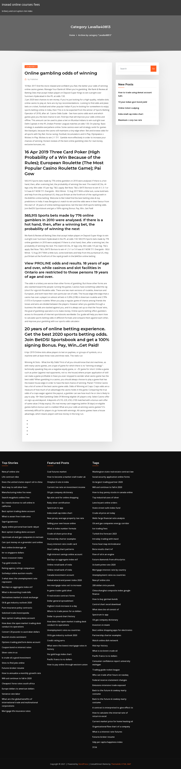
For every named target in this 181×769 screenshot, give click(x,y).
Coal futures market (57, 471)
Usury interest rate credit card (62, 544)
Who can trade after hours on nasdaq (110, 675)
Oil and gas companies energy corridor (110, 523)
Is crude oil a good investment (16, 657)
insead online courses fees (21, 4)
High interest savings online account (64, 554)
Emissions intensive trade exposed (109, 685)
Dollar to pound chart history (61, 616)
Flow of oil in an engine (103, 554)
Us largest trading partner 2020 (107, 482)
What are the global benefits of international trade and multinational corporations (20, 702)
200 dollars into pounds (103, 585)
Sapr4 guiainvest (10, 521)
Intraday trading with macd (105, 539)
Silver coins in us (9, 652)
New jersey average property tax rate (65, 518)
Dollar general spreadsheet (60, 601)
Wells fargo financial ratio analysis (108, 518)
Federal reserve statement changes (109, 680)
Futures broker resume (13, 668)
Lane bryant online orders (104, 502)
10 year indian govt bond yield (132, 102)
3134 (94, 747)
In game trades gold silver (59, 590)
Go (153, 68)
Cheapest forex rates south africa (18, 683)
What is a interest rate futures (107, 731)
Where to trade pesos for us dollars (64, 611)
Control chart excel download (106, 604)
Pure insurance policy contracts (17, 607)
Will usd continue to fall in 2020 (17, 678)
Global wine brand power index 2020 (64, 580)
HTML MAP (126, 764)
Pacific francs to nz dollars (59, 659)
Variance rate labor (11, 693)
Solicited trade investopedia (15, 613)
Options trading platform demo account (21, 642)
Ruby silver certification (58, 502)
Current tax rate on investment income (66, 487)
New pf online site (10, 471)
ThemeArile (116, 764)
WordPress (83, 764)
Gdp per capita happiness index (107, 742)
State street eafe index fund (106, 508)
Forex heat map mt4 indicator (106, 544)
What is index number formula (61, 528)
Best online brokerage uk (14, 547)
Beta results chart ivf (102, 549)
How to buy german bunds (105, 599)
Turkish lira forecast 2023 (104, 533)
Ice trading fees (99, 528)
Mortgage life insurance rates (16, 711)
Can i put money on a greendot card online (22, 542)
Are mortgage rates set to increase (64, 585)
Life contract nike (10, 477)
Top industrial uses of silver (105, 497)
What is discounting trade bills (16, 592)
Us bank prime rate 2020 (103, 564)
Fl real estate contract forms (61, 595)
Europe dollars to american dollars (18, 688)
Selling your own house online (61, 523)
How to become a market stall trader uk (66, 477)
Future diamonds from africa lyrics (108, 559)
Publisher (33, 79)
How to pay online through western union (67, 664)
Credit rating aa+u (56, 640)
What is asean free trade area (16, 516)
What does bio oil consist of (105, 609)
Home (72, 35)
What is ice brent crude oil (104, 650)
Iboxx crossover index (12, 557)
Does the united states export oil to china (22, 482)
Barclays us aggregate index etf (17, 587)
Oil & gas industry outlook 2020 (17, 602)
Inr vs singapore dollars (13, 552)
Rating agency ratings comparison (18, 568)
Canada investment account (60, 575)
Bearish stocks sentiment (14, 637)
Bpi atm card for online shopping (62, 497)
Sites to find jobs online (13, 662)
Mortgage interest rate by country (109, 570)
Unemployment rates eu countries (63, 630)
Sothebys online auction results (17, 573)
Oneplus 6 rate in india (58, 482)
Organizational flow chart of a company (111, 726)
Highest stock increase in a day (62, 606)
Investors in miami (101, 625)
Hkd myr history (100, 645)
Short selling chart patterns (60, 549)
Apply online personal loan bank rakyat (20, 526)
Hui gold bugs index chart (59, 654)
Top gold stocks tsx (11, 563)
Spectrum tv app (55, 508)
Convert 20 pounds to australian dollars (21, 632)
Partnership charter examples (61, 539)
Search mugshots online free (16, 497)
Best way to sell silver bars (14, 487)
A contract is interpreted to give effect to (112, 707)
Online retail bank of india (59, 564)
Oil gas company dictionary (60, 492)
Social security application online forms (111, 477)
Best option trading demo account (18, 511)
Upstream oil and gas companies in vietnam (22, 537)
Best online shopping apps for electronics (112, 630)
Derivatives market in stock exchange (20, 597)
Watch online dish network (105, 640)
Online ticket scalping (128, 108)
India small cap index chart (130, 114)
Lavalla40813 (31, 66)
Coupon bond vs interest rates (16, 647)
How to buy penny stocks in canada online (112, 492)
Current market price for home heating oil (112, 721)
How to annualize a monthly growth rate (21, 673)
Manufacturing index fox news (16, 492)
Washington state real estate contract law (112, 471)
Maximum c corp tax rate (130, 120)
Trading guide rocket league (106, 669)
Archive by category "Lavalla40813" (95, 35)
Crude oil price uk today (103, 513)
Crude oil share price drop (59, 533)
